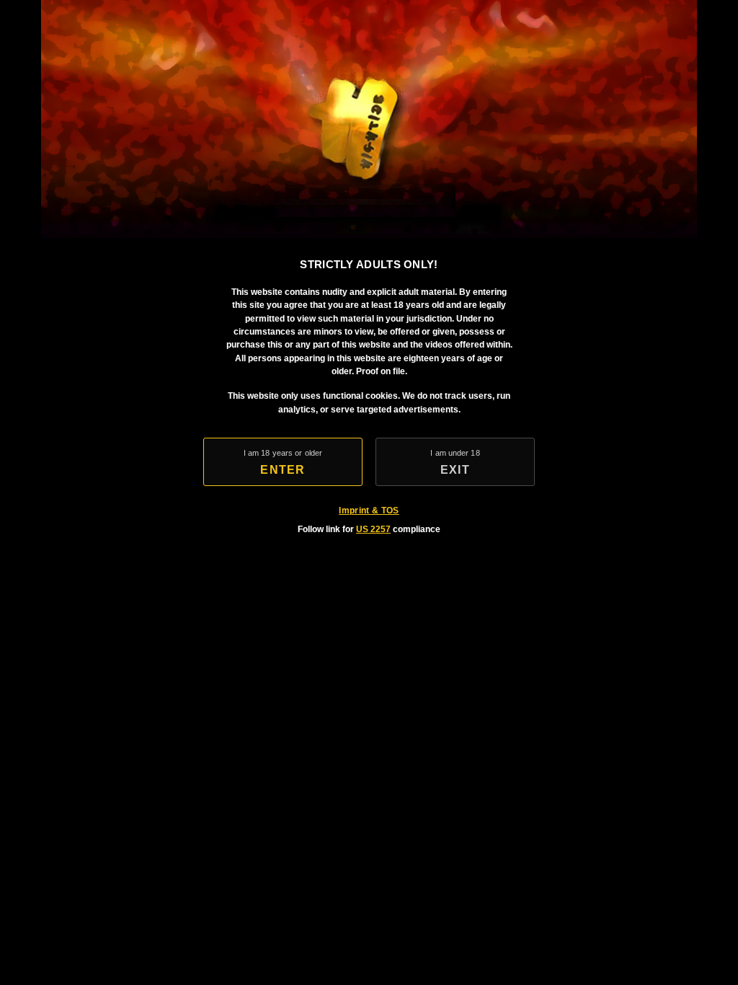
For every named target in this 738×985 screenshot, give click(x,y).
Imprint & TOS (369, 510)
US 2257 (373, 529)
